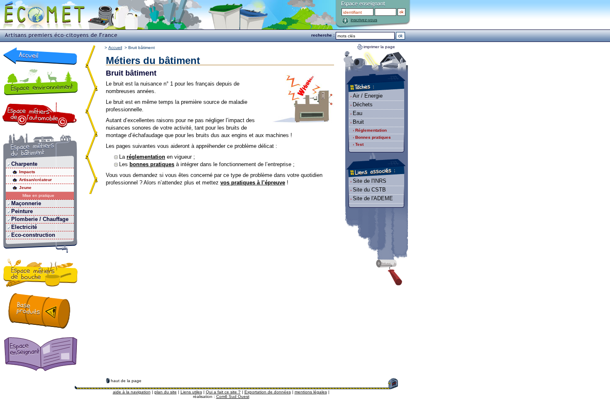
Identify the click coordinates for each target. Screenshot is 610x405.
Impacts (27, 171)
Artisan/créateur (35, 179)
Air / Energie (368, 96)
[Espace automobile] (39, 115)
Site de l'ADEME (373, 198)
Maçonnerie (26, 203)
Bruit (358, 122)
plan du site (165, 392)
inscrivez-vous (364, 19)
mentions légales (311, 392)
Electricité (24, 227)
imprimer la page (379, 46)
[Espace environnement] (40, 82)
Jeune (25, 187)
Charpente (24, 164)
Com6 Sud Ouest (232, 396)
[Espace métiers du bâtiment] (40, 146)
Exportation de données (267, 392)
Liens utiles (191, 392)
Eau (357, 113)
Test (359, 144)
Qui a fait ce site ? (223, 392)
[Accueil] (40, 56)
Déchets (363, 104)
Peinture (22, 211)
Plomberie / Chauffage (39, 219)
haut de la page (126, 380)
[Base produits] (39, 310)
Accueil (115, 47)
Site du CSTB (369, 190)
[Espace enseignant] (42, 354)
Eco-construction (33, 235)
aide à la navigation (132, 392)
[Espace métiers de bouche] (40, 274)
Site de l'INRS (369, 181)
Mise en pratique (38, 195)
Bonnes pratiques (373, 137)
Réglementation (371, 130)
